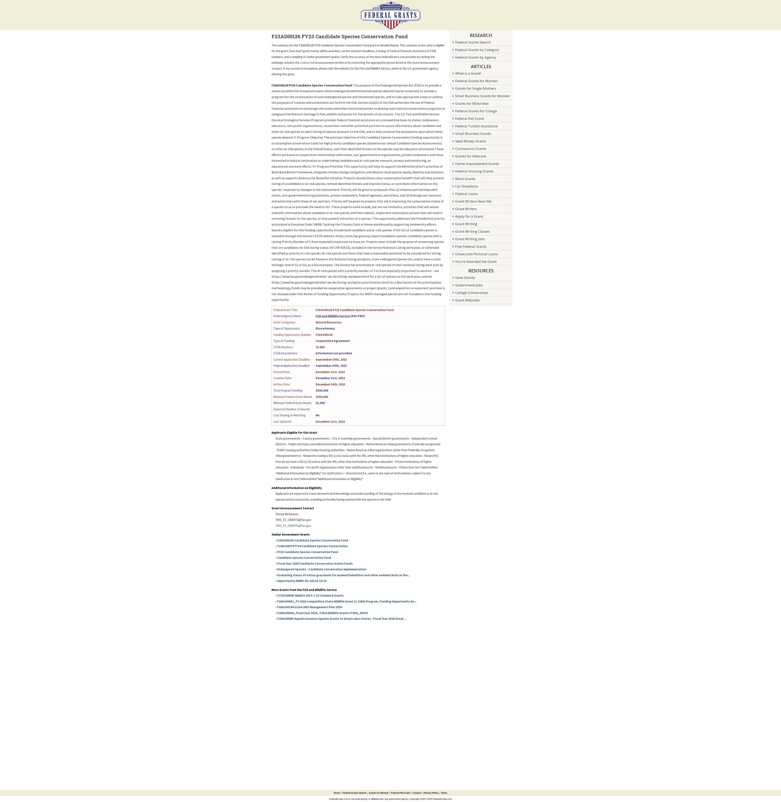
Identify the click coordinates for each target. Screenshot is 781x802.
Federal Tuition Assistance (476, 126)
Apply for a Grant (469, 216)
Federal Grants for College (476, 111)
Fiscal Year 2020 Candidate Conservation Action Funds (315, 563)
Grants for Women (378, 793)
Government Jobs (469, 285)
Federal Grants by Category (477, 49)
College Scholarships (471, 292)
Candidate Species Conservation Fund (304, 558)
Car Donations (466, 186)
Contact (416, 793)
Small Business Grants (473, 133)
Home (337, 793)
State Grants (465, 277)
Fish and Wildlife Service (333, 316)
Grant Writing (466, 224)
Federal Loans (466, 193)
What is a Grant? (468, 73)
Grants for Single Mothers (475, 88)
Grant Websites (467, 300)
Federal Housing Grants (474, 171)
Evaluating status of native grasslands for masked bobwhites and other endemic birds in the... (343, 575)
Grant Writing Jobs (470, 239)
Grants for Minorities (472, 103)
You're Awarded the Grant (476, 261)
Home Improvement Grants (477, 163)
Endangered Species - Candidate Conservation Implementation (321, 569)
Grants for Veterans (470, 156)
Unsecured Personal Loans (476, 254)
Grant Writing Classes (472, 231)
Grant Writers (466, 208)
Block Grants (465, 178)
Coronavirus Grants (470, 148)
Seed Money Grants (470, 141)
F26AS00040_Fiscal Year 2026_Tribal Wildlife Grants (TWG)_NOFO (322, 613)
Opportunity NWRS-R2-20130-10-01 (302, 581)
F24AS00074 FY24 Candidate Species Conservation (312, 546)
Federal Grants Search (473, 42)
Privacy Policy (430, 793)
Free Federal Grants (471, 246)
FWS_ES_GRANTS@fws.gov (293, 526)
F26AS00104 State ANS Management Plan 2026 (309, 607)
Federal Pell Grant (469, 118)
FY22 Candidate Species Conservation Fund (307, 552)
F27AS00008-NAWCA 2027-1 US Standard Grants (310, 595)
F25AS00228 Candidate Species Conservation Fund (312, 540)
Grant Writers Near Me (473, 201)
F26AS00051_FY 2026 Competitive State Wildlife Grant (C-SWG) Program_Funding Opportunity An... (347, 601)
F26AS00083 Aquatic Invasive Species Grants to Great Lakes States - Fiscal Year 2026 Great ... (342, 619)
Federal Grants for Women (476, 81)
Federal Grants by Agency (475, 57)
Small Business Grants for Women (482, 96)
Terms (444, 793)
